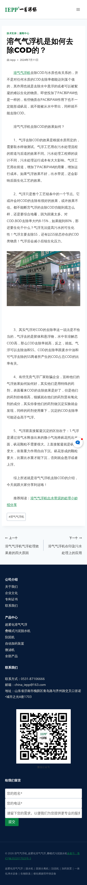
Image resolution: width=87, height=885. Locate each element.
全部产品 (11, 656)
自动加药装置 (14, 643)
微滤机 (10, 650)
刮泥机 (10, 637)
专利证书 (11, 599)
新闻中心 (24, 33)
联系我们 (11, 605)
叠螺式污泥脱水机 (17, 631)
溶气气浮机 (22, 72)
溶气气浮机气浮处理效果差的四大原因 (22, 545)
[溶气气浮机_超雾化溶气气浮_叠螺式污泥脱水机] (22, 9)
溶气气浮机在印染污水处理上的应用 (65, 545)
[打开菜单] (78, 9)
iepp (13, 60)
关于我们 (11, 586)
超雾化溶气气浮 (16, 624)
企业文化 (11, 593)
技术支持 (11, 33)
